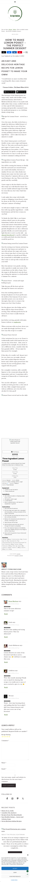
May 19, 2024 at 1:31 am (14, 673)
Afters (18, 554)
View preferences (15, 876)
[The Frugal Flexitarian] (15, 21)
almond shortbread (8, 235)
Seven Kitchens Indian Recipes (12, 821)
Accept (15, 868)
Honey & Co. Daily (8, 810)
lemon (21, 555)
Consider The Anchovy (9, 812)
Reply (6, 614)
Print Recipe (22, 92)
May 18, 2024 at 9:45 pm (14, 624)
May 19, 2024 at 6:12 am (14, 698)
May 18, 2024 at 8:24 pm (14, 603)
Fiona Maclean (13, 601)
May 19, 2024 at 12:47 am (14, 647)
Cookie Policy (14, 879)
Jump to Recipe (10, 92)
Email (4, 769)
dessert (17, 555)
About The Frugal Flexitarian (13, 834)
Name (4, 762)
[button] (28, 855)
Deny (15, 872)
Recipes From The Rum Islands (12, 815)
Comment (5, 740)
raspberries (17, 322)
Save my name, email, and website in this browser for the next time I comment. (14, 779)
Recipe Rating (6, 734)
